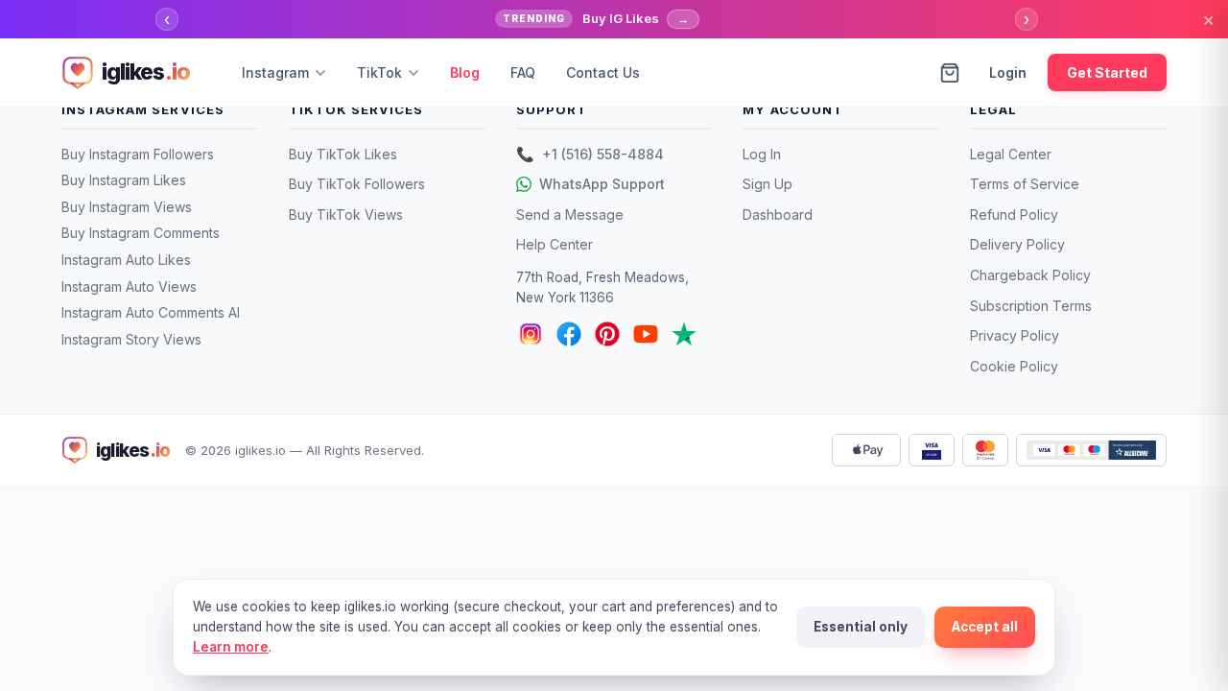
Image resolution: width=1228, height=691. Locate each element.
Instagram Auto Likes (126, 259)
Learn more (231, 647)
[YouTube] (645, 334)
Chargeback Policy (1030, 275)
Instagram (275, 72)
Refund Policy (1014, 214)
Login (1008, 72)
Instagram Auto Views (129, 286)
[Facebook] (569, 334)
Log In (762, 154)
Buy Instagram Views (126, 207)
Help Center (554, 244)
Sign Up (767, 184)
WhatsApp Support (602, 184)
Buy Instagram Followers (137, 154)
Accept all (985, 626)
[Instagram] (530, 334)
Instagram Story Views (131, 339)
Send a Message (570, 214)
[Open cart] (950, 73)
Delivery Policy (1017, 244)
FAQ (522, 72)
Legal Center (1010, 154)
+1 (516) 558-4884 (590, 154)
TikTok (379, 72)
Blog (465, 72)
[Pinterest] (607, 334)
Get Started (1107, 72)
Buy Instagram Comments (140, 233)
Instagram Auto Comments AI (150, 312)
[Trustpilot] (684, 334)
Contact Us (603, 72)
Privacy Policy (1014, 335)
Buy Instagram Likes (123, 180)
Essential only (861, 626)
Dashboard (778, 214)
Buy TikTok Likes (343, 154)
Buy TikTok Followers (357, 184)
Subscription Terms (1031, 306)
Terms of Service (1024, 184)
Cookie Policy (1014, 366)
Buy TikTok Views (346, 214)
